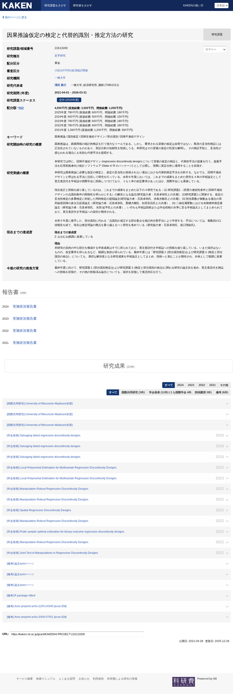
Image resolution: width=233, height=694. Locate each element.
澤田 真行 (60, 85)
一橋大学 (60, 77)
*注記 (20, 108)
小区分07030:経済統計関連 (71, 70)
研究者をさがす (82, 5)
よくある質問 (67, 678)
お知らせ (84, 678)
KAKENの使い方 (193, 5)
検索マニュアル (45, 678)
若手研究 (60, 55)
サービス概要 (24, 678)
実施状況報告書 (25, 306)
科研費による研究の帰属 (122, 678)
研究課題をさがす (55, 5)
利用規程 (98, 678)
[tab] (119, 366)
